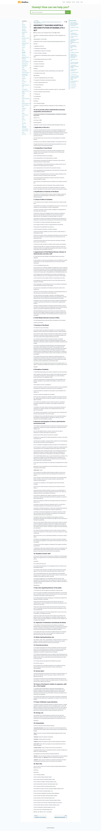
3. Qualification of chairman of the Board (74, 34)
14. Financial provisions (74, 72)
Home (64, 2)
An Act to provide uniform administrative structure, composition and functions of (74, 24)
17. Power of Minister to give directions (74, 82)
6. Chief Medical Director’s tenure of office (73, 46)
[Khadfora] (23, 2)
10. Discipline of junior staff (74, 60)
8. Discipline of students (74, 52)
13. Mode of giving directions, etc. (73, 70)
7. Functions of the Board (73, 50)
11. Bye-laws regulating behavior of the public (74, 63)
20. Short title (72, 87)
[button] (65, 21)
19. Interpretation (73, 85)
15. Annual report (73, 74)
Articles (77, 2)
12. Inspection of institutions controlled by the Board (74, 66)
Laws (81, 2)
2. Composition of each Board (74, 31)
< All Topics (36, 20)
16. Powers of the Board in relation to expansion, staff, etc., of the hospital (74, 78)
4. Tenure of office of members (74, 37)
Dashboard (68, 2)
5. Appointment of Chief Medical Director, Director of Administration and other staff (74, 41)
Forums (73, 2)
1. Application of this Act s (74, 28)
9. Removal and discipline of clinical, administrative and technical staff (73, 56)
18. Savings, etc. (73, 84)
